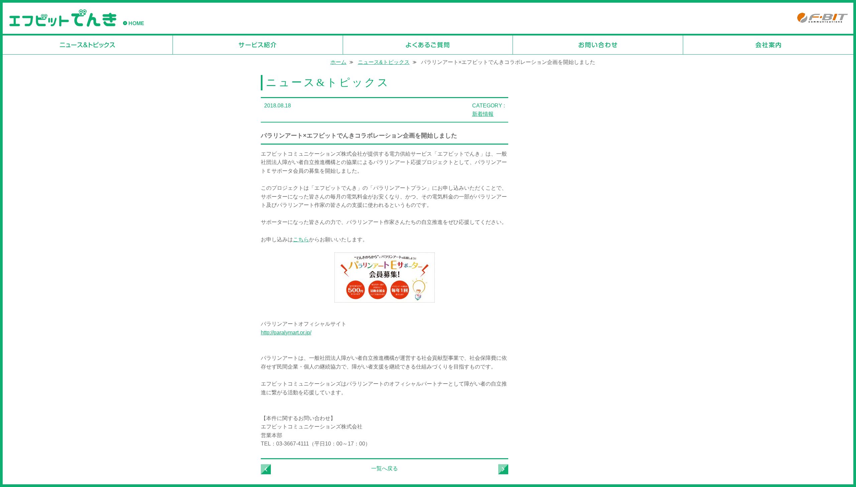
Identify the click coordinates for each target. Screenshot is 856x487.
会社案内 (768, 44)
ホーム (338, 62)
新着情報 (483, 114)
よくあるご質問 (428, 44)
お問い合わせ (598, 44)
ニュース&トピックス (88, 44)
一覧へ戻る (384, 468)
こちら (301, 239)
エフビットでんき (62, 18)
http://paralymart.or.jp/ (286, 332)
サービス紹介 (258, 44)
